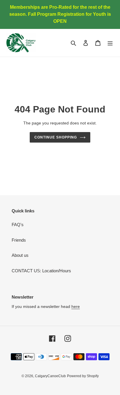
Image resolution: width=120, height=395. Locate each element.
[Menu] (110, 43)
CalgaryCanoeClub (50, 376)
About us (20, 255)
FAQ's (18, 224)
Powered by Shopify (83, 376)
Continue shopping (55, 137)
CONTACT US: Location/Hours (41, 270)
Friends (19, 240)
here (75, 306)
